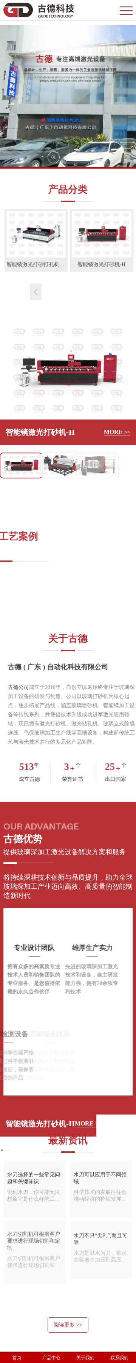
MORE (117, 432)
